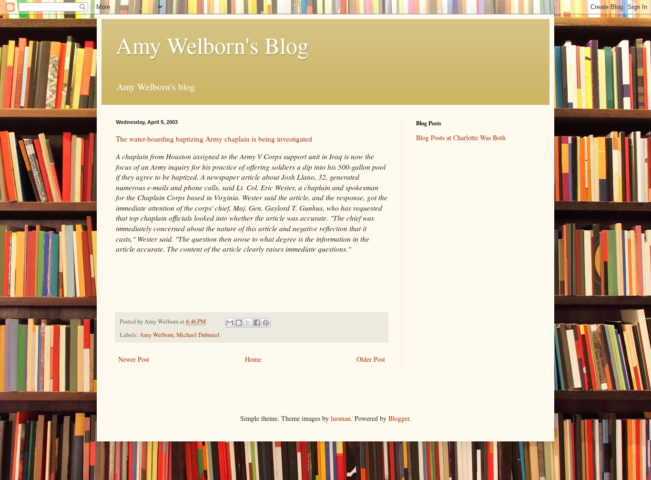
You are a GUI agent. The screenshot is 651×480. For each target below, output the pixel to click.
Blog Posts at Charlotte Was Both (461, 137)
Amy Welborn (156, 335)
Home (253, 359)
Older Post (370, 359)
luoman (341, 418)
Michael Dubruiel (198, 335)
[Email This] (229, 322)
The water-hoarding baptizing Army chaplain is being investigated (214, 138)
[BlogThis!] (239, 322)
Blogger (398, 418)
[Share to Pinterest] (266, 322)
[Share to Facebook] (257, 322)
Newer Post (133, 359)
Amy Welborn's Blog (212, 45)
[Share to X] (248, 322)
